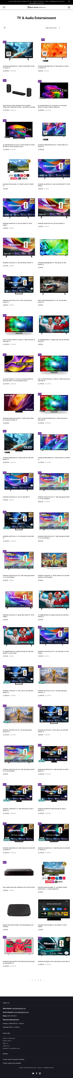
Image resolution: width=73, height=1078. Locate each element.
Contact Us (6, 1046)
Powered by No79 (48, 1067)
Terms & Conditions (9, 1038)
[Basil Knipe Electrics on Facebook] (37, 1073)
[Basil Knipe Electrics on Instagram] (40, 1073)
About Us (5, 1043)
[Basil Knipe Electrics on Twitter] (33, 1073)
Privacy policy (7, 1040)
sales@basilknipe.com (19, 1008)
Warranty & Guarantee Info (11, 1048)
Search (40, 1067)
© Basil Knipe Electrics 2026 (27, 1067)
